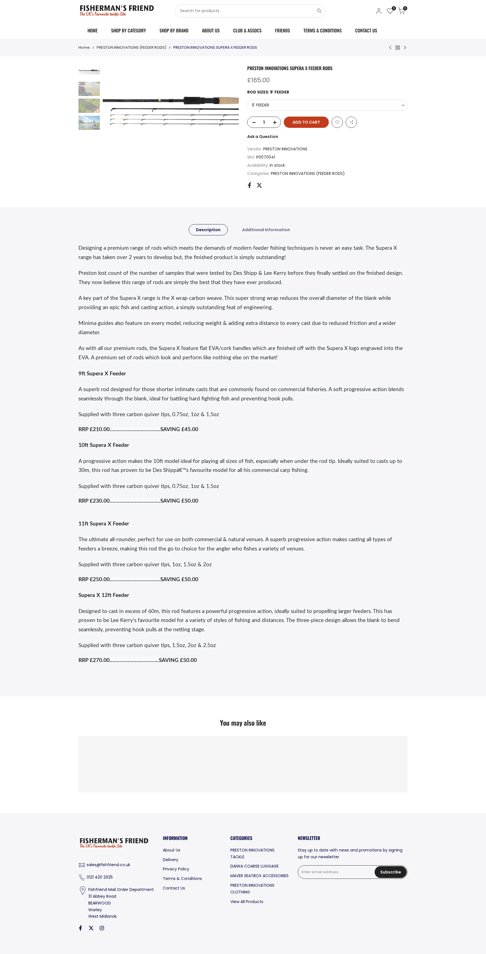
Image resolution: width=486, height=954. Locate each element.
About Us (171, 850)
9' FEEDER (260, 105)
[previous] (114, 110)
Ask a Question (262, 136)
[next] (227, 110)
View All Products (246, 901)
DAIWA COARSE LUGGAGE (254, 866)
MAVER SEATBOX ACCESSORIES (259, 876)
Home (84, 47)
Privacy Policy (176, 869)
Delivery (170, 859)
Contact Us (174, 888)
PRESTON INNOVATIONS (285, 149)
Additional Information (266, 230)
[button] (337, 122)
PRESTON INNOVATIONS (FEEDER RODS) (131, 47)
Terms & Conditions (182, 878)
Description (208, 230)
